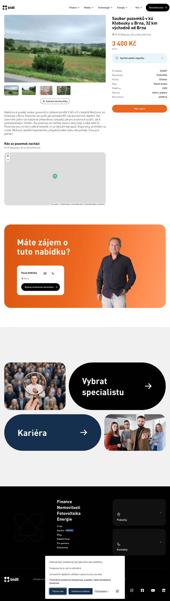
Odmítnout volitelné (80, 591)
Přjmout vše (57, 591)
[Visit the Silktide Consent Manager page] (117, 591)
